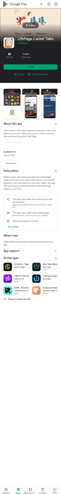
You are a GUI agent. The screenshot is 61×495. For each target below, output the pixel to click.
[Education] (11, 163)
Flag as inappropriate (17, 299)
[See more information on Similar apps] (55, 258)
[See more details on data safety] (14, 226)
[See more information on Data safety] (55, 170)
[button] (12, 57)
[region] (30, 55)
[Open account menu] (56, 4)
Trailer (30, 25)
